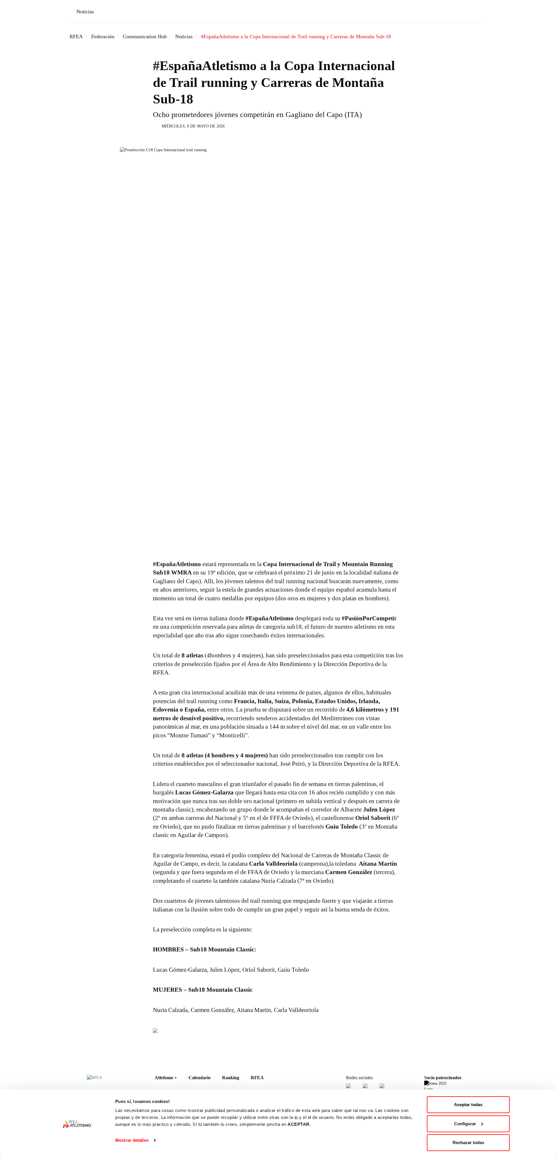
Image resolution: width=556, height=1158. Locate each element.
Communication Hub (145, 36)
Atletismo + (166, 1077)
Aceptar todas (468, 1104)
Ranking (230, 1077)
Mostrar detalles (132, 1140)
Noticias (85, 11)
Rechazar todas (468, 1142)
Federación (102, 36)
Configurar (465, 1123)
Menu (478, 12)
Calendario (200, 1077)
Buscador (461, 12)
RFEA (76, 36)
